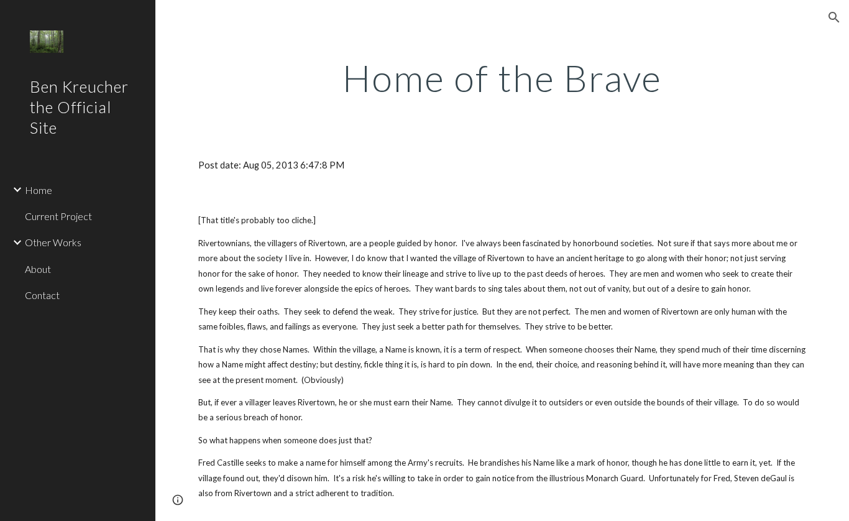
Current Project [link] (58, 216)
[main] (502, 77)
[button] (834, 17)
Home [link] (38, 190)
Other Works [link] (53, 242)
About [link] (38, 269)
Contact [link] (42, 295)
